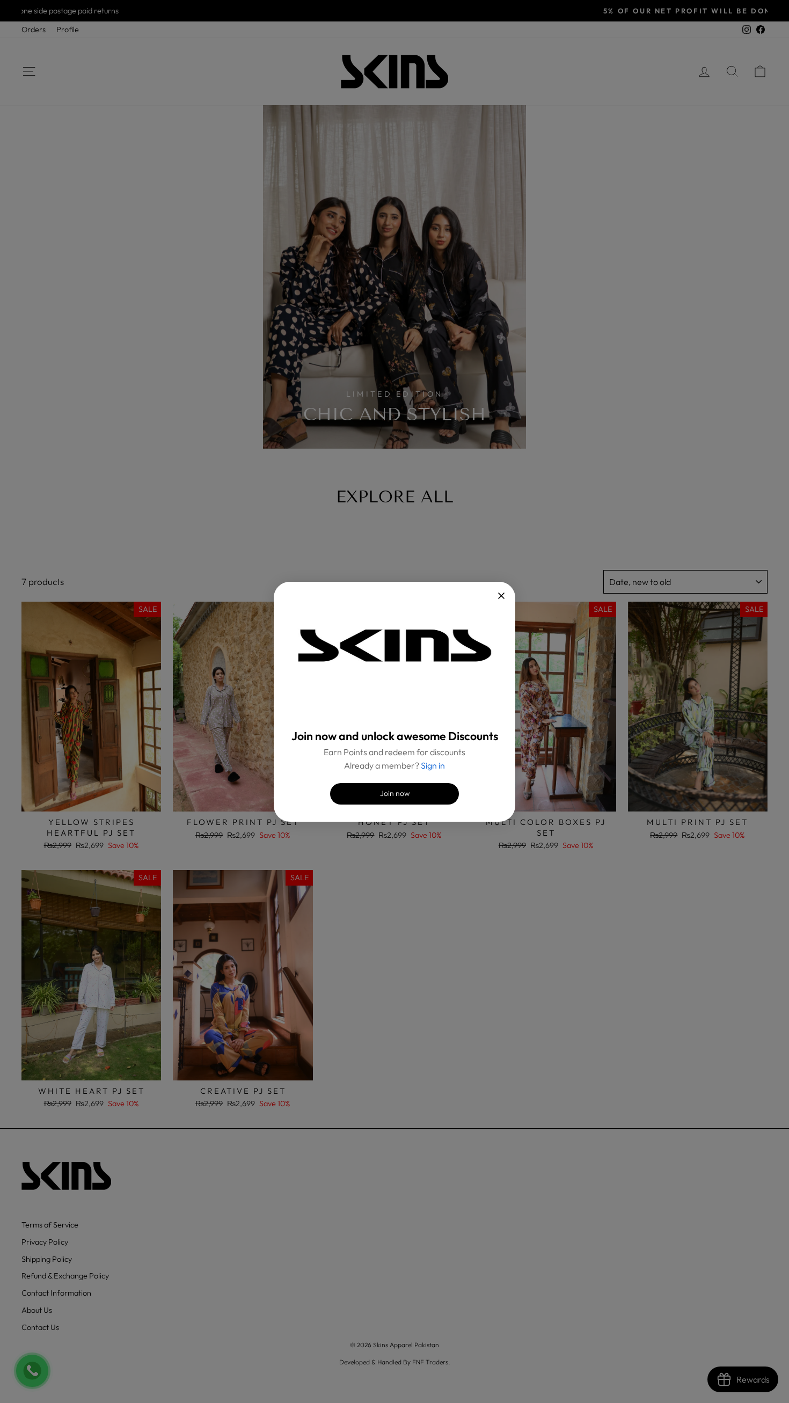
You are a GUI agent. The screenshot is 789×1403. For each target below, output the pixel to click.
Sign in (433, 765)
